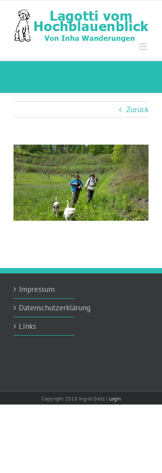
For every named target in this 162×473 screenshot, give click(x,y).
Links (27, 326)
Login (115, 398)
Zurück (137, 109)
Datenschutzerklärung (44, 307)
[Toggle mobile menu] (143, 46)
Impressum (37, 289)
